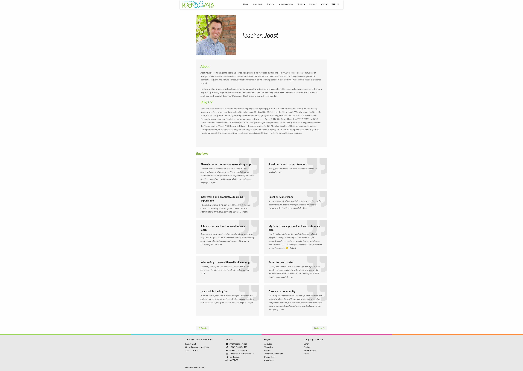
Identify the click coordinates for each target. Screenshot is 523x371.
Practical (270, 4)
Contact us (234, 357)
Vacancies (268, 347)
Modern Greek (310, 350)
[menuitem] (246, 4)
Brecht (204, 328)
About (300, 4)
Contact (325, 4)
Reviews (313, 4)
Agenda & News (286, 4)
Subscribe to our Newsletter (241, 353)
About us (268, 344)
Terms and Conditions (273, 353)
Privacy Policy (270, 357)
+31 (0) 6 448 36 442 (238, 347)
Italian (306, 353)
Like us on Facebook (238, 350)
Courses (257, 4)
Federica (318, 328)
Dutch (306, 344)
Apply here (269, 360)
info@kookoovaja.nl (238, 344)
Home (245, 4)
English (307, 347)
